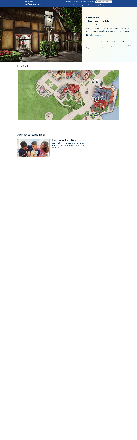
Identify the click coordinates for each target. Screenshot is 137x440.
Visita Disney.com (29, 1)
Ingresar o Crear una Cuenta (72, 1)
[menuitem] (81, 1)
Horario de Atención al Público (99, 42)
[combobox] (104, 2)
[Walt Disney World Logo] (32, 4)
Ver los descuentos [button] (95, 35)
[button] (90, 5)
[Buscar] (96, 1)
